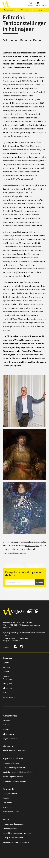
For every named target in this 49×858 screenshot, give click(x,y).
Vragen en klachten (10, 738)
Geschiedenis (8, 807)
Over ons (6, 667)
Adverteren (7, 688)
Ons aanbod (8, 10)
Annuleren (6, 729)
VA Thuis (24, 10)
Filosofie (6, 798)
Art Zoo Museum (9, 697)
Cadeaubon (7, 725)
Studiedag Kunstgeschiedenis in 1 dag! (18, 772)
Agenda (6, 662)
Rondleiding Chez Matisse (13, 776)
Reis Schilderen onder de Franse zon (17, 833)
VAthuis (5, 692)
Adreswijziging (8, 734)
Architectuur (7, 802)
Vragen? (6, 676)
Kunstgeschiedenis (10, 793)
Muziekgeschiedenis (11, 812)
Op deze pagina (32, 545)
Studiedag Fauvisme (11, 828)
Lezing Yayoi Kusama (11, 763)
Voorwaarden (8, 679)
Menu (44, 5)
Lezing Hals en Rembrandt (13, 838)
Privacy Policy (8, 683)
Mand (38, 5)
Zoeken (30, 5)
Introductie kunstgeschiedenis (15, 781)
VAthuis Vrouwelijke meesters (14, 767)
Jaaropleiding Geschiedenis (13, 824)
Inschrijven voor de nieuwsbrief (15, 751)
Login (41, 10)
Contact (6, 671)
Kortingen (6, 720)
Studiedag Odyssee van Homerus (16, 842)
